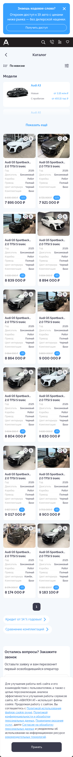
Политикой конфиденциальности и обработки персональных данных (27, 716)
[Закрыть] (64, 8)
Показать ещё (36, 125)
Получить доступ (37, 27)
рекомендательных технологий (25, 737)
